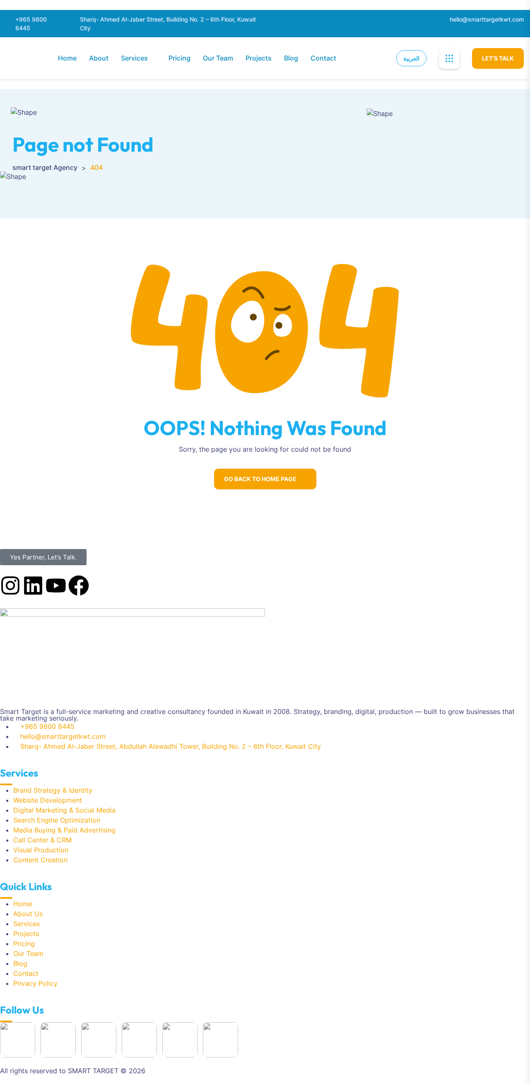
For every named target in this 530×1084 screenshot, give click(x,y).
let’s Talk (498, 58)
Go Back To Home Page (260, 478)
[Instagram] (10, 585)
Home (67, 58)
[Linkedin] (33, 585)
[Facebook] (78, 585)
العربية (411, 58)
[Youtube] (56, 585)
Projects (259, 58)
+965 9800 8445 (31, 23)
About (98, 58)
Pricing (179, 58)
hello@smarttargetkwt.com (487, 19)
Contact (323, 58)
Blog (291, 58)
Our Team (218, 58)
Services (134, 58)
